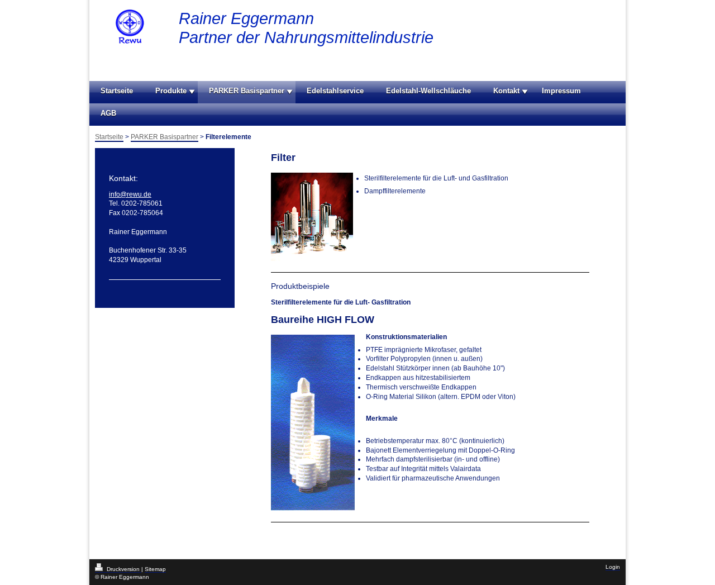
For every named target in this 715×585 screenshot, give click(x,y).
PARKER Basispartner (246, 91)
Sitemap (155, 569)
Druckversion (123, 569)
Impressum (561, 91)
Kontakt (506, 91)
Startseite (117, 91)
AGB (108, 113)
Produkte (171, 91)
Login (613, 567)
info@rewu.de (130, 194)
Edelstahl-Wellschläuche (428, 91)
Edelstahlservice (335, 91)
